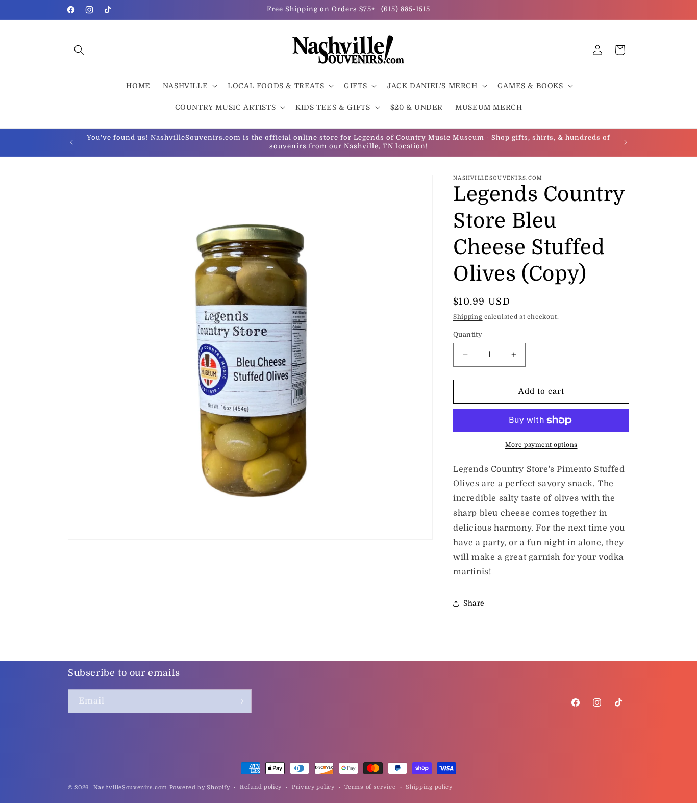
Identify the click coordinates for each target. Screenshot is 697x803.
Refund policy (261, 787)
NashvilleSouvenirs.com (130, 787)
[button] (79, 50)
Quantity (467, 334)
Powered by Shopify (199, 787)
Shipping (468, 316)
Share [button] (474, 603)
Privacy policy (313, 787)
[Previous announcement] (71, 142)
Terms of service (369, 787)
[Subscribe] (240, 701)
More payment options (541, 444)
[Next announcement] (625, 142)
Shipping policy (429, 787)
